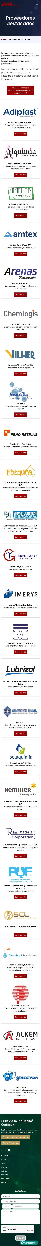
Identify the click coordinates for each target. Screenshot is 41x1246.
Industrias (4, 1160)
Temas (3, 1163)
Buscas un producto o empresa (15, 1137)
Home (3, 39)
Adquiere (4, 1182)
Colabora (4, 1174)
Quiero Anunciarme (11, 1143)
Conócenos (5, 1178)
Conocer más (20, 134)
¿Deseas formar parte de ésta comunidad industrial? (20, 90)
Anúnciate (4, 1171)
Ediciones (4, 1167)
